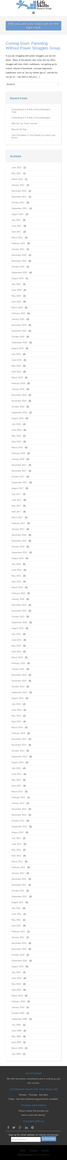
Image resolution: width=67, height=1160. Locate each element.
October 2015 (18, 616)
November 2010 (19, 949)
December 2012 (19, 809)
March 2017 (17, 517)
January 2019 (18, 389)
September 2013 (19, 756)
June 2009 (16, 1030)
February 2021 (18, 243)
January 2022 (18, 185)
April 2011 (16, 925)
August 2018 (17, 418)
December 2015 (19, 605)
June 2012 (16, 844)
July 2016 (16, 564)
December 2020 (19, 255)
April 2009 (16, 1042)
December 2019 (19, 325)
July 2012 (16, 838)
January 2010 (18, 1007)
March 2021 (17, 237)
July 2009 (16, 1025)
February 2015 (18, 663)
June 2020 (16, 290)
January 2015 (18, 669)
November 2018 (19, 401)
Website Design (25, 1154)
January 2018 (18, 459)
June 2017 (16, 500)
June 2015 (16, 640)
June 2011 (16, 914)
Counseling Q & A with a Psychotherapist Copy (31, 110)
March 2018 (17, 447)
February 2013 (18, 797)
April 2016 (16, 581)
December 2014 (19, 675)
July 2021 (16, 220)
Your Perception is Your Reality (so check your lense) (33, 136)
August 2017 (17, 488)
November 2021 (19, 197)
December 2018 (19, 395)
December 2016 (19, 535)
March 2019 (17, 377)
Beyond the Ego (19, 129)
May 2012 (16, 850)
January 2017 (18, 529)
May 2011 (16, 920)
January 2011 (18, 937)
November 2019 (19, 331)
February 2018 (18, 453)
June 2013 (16, 774)
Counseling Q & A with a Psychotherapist (31, 117)
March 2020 (17, 307)
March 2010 (17, 995)
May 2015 (16, 646)
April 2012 (16, 855)
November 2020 (19, 261)
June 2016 (16, 570)
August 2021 (17, 214)
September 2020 (19, 272)
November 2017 (19, 471)
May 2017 (16, 506)
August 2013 (17, 762)
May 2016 (16, 576)
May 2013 (16, 780)
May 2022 (16, 173)
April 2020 (16, 301)
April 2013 (16, 786)
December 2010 (19, 943)
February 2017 (18, 523)
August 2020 (17, 278)
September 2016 (19, 552)
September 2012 (19, 826)
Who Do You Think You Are (24, 123)
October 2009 (18, 1013)
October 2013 (18, 751)
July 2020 (16, 284)
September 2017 (19, 482)
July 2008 (16, 1054)
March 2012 (17, 861)
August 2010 (17, 966)
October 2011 (18, 890)
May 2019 (16, 366)
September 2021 (19, 208)
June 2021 (16, 226)
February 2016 (18, 593)
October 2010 (18, 955)
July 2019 (16, 354)
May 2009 (16, 1036)
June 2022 (16, 167)
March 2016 (17, 587)
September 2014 (19, 692)
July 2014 (16, 704)
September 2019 (19, 342)
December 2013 (19, 739)
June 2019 (16, 360)
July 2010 (16, 972)
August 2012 (17, 832)
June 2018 (16, 430)
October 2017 (18, 476)
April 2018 (16, 441)
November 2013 (19, 745)
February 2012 (18, 867)
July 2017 (16, 494)
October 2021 (18, 202)
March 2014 (17, 727)
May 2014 (16, 716)
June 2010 (16, 978)
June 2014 (16, 710)
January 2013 (18, 803)
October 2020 (18, 266)
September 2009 (19, 1019)
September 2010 (19, 960)
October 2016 (18, 546)
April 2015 (16, 651)
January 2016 (18, 599)
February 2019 (18, 383)
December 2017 (19, 465)
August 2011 (17, 902)
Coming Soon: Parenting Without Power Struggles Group (33, 45)
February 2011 (18, 931)
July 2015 (16, 634)
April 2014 (16, 721)
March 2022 (17, 179)
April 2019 (16, 371)
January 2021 (18, 249)
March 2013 (17, 791)
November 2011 (19, 885)
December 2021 (19, 191)
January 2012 (18, 873)
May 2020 (16, 296)
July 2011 (16, 908)
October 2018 (18, 406)
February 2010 (18, 1001)
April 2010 (16, 990)
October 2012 (18, 821)
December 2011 (19, 879)
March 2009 (17, 1048)
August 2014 (17, 698)
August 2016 (17, 558)
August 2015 (17, 628)
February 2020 (18, 313)
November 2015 (19, 611)
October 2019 (18, 336)
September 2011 (19, 896)
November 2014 (19, 681)
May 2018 (16, 436)
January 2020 (18, 319)
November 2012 (19, 815)
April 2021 (16, 232)
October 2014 (18, 686)
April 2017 (16, 511)
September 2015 (19, 622)
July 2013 (16, 768)
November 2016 (19, 541)
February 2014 (18, 733)
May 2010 (16, 984)
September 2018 (19, 412)
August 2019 (17, 348)
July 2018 (16, 424)
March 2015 (17, 657)
